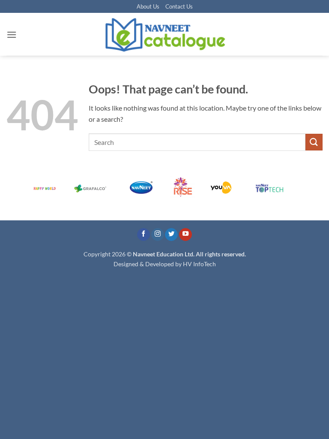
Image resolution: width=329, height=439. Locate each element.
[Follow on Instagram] (157, 234)
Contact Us (179, 6)
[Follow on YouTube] (185, 234)
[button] (11, 34)
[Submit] (314, 142)
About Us (148, 6)
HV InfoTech (199, 264)
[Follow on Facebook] (143, 234)
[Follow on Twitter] (171, 234)
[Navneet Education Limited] (164, 34)
